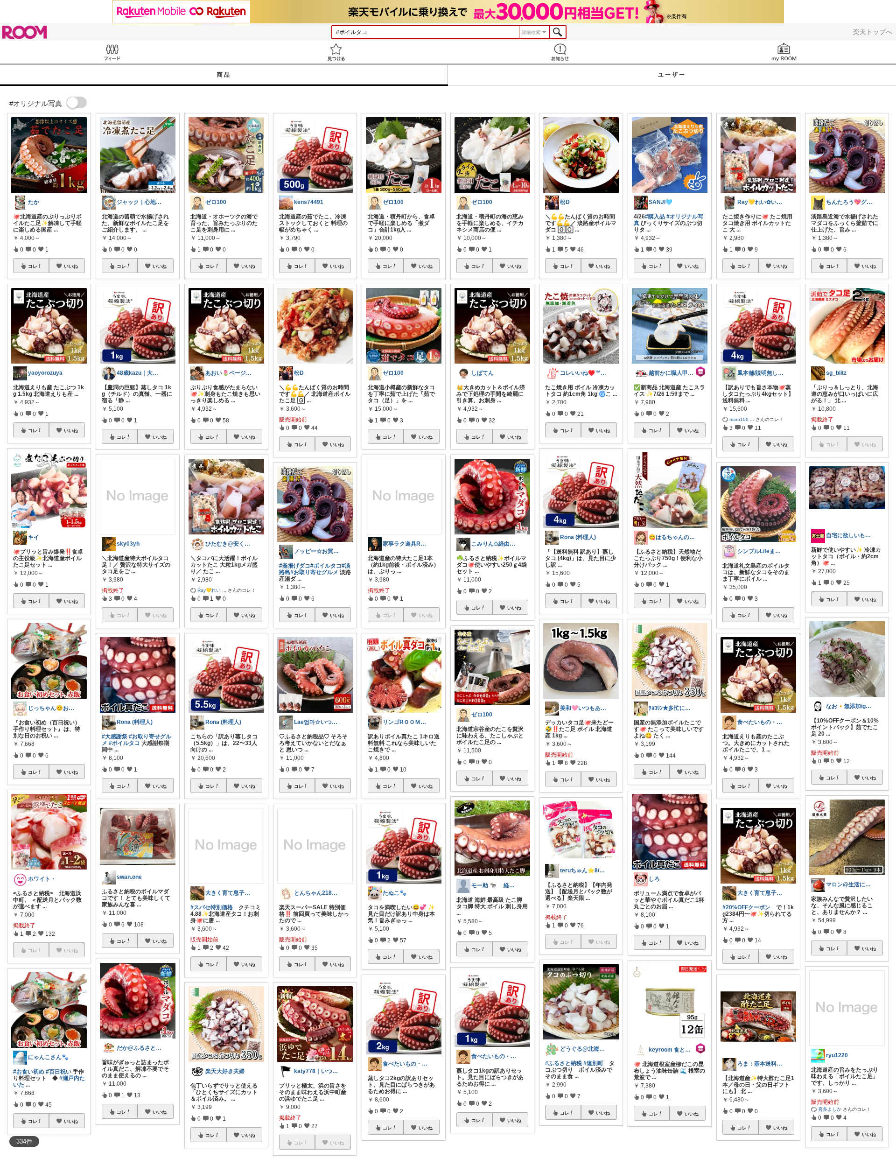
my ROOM (784, 52)
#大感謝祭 (114, 736)
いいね (71, 266)
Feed (112, 52)
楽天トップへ (872, 31)
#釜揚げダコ (294, 565)
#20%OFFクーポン (746, 907)
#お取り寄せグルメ (314, 572)
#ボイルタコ (124, 743)
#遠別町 (593, 1063)
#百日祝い (58, 1071)
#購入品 (655, 216)
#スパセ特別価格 (211, 907)
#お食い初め (28, 1071)
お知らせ (560, 52)
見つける (336, 52)
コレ (32, 266)
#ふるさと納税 (563, 1063)
